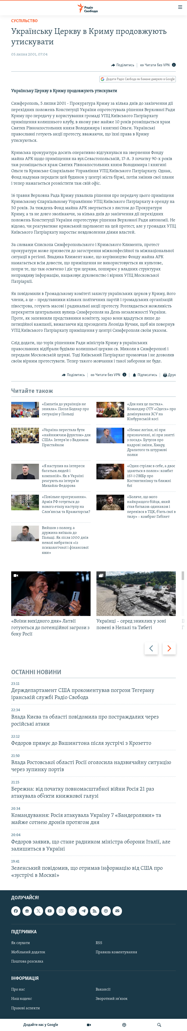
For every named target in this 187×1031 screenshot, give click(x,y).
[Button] (122, 65)
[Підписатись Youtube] (49, 911)
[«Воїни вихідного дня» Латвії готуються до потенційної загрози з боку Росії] (51, 593)
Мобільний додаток (28, 952)
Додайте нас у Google (40, 1025)
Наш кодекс (21, 999)
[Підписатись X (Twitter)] (38, 911)
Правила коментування (116, 952)
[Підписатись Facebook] (15, 911)
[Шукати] (159, 1025)
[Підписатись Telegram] (83, 911)
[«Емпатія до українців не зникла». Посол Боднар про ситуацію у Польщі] (25, 409)
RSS (99, 943)
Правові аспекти (25, 1008)
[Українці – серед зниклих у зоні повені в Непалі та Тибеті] (136, 593)
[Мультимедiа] (89, 1025)
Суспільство (24, 21)
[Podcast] (106, 911)
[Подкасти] (124, 1025)
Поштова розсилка (27, 962)
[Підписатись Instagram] (60, 911)
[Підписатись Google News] (27, 911)
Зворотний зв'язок (112, 999)
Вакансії (103, 990)
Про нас (18, 990)
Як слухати (20, 943)
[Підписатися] (117, 911)
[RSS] (94, 911)
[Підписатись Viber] (72, 911)
